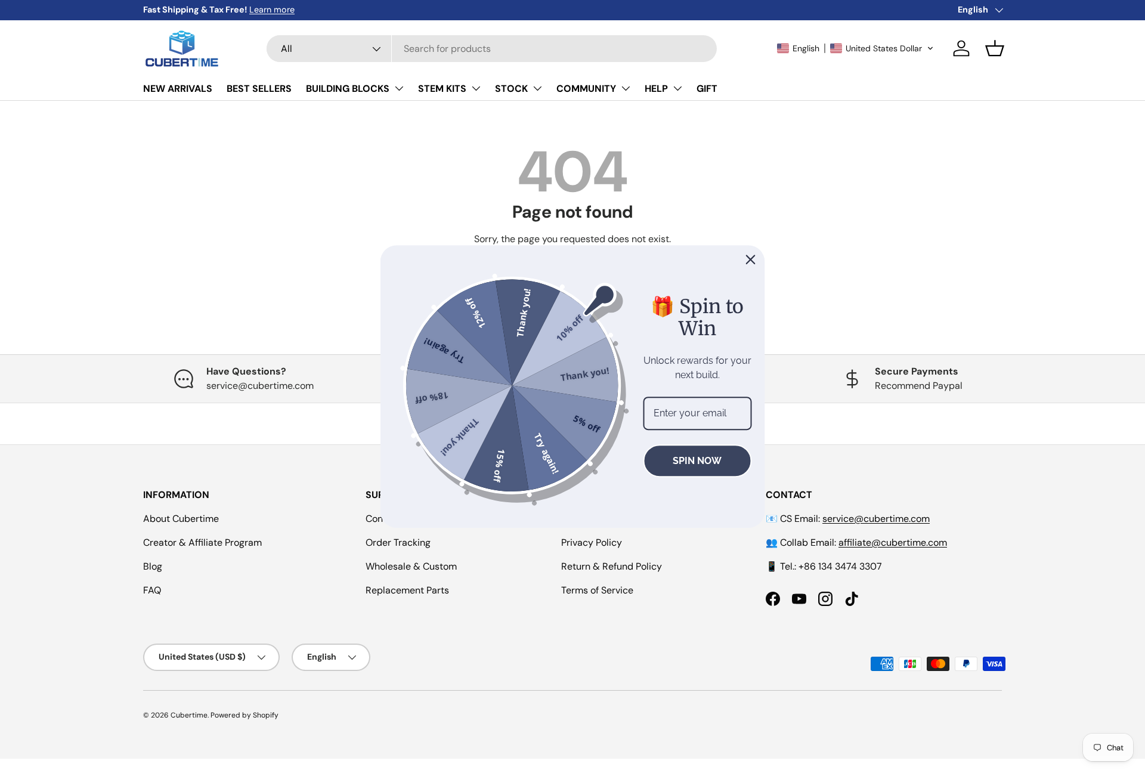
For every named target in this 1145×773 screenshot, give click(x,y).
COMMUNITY (586, 88)
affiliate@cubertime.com (892, 542)
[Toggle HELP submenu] (677, 88)
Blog (152, 566)
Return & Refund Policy (611, 566)
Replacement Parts (407, 590)
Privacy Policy (591, 542)
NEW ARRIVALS (177, 88)
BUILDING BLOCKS (347, 88)
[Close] (750, 259)
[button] (855, 48)
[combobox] (491, 48)
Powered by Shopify (244, 715)
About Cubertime (181, 518)
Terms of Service (597, 590)
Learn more (272, 9)
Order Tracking (398, 542)
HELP (656, 88)
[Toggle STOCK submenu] (537, 88)
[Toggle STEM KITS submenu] (476, 88)
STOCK (511, 88)
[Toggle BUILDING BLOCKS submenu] (399, 88)
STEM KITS (442, 88)
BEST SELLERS (259, 88)
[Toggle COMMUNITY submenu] (625, 88)
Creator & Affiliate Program (202, 542)
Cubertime (189, 715)
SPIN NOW (697, 460)
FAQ (152, 590)
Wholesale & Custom (411, 566)
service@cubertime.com (876, 518)
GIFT (707, 88)
